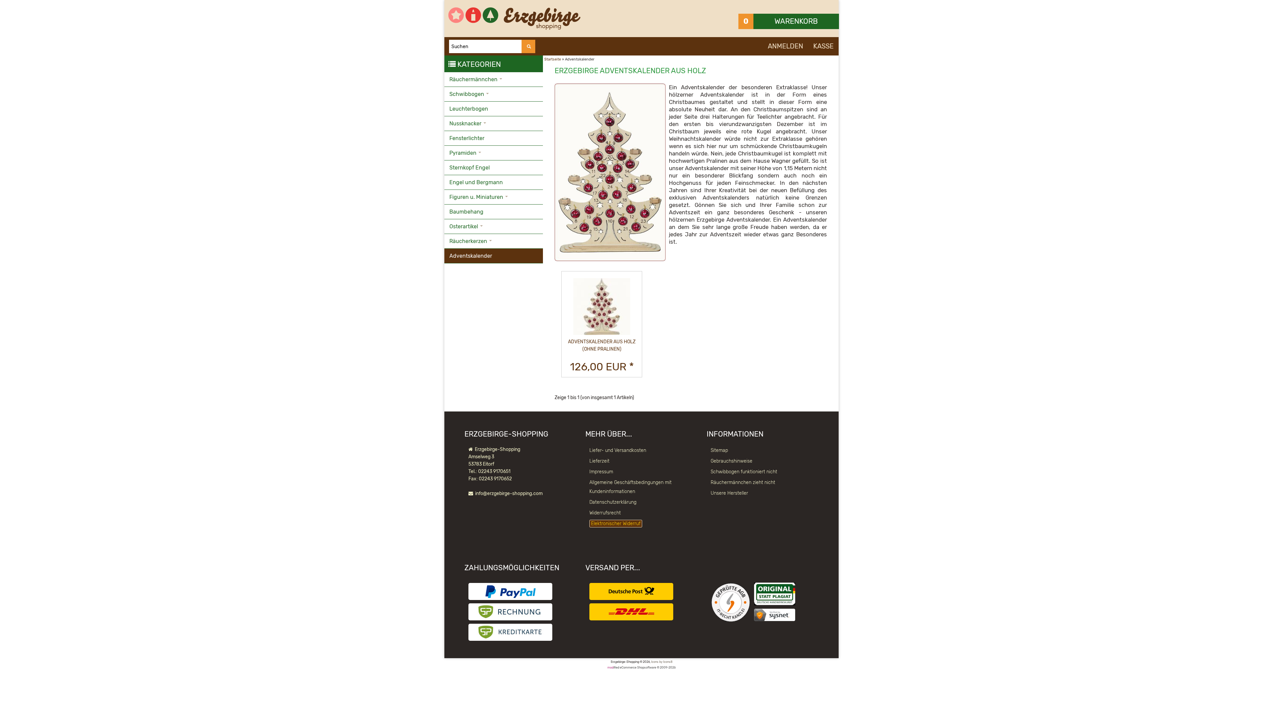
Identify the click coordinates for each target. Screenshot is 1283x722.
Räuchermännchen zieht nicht (743, 482)
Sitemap (719, 450)
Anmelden (785, 46)
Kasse (823, 46)
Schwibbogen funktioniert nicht (744, 472)
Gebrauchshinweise (731, 461)
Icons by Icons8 (662, 662)
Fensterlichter (466, 138)
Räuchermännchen (474, 79)
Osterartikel (464, 226)
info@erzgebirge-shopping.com (509, 493)
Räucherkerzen (468, 241)
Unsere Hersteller (729, 493)
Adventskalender (470, 256)
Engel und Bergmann (476, 182)
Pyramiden (463, 153)
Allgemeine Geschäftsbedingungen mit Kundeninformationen (630, 487)
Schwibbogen (467, 94)
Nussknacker (466, 123)
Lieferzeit (599, 461)
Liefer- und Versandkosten (617, 450)
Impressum (601, 472)
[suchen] (528, 46)
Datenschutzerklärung (612, 502)
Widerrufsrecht (605, 513)
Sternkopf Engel (469, 167)
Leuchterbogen (468, 109)
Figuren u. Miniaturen (477, 197)
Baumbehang (466, 212)
